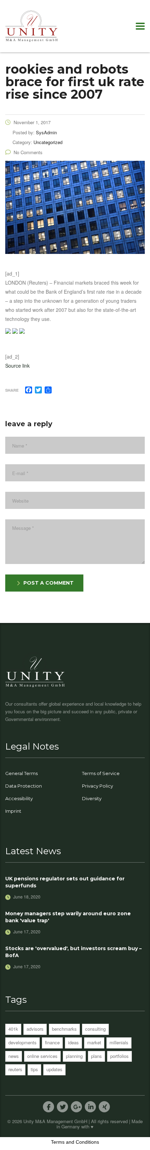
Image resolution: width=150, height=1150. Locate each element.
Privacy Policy (97, 786)
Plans (96, 1056)
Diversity (92, 798)
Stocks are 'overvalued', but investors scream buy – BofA (73, 952)
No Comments (28, 152)
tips (34, 1069)
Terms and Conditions (75, 1142)
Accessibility (19, 798)
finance (52, 1042)
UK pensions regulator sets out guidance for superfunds (65, 882)
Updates (54, 1069)
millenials (119, 1042)
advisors (35, 1028)
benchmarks (64, 1028)
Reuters (15, 1069)
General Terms (21, 773)
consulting (95, 1028)
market (94, 1042)
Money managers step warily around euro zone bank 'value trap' (68, 917)
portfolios (119, 1056)
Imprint (13, 811)
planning (74, 1056)
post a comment (48, 583)
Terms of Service (101, 773)
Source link (17, 365)
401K (13, 1028)
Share (11, 390)
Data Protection (23, 786)
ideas (73, 1042)
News (13, 1056)
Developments (22, 1042)
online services (42, 1056)
